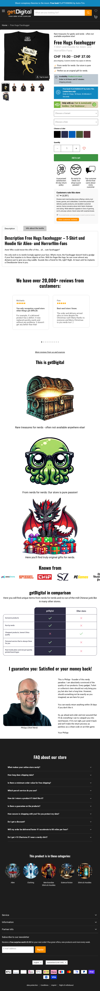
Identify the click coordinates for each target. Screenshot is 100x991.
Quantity (57, 142)
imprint (53, 985)
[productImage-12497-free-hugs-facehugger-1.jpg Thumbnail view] (14, 87)
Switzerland (55, 962)
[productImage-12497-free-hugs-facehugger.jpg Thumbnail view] (5, 87)
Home (4, 25)
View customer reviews (67, 219)
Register (40, 949)
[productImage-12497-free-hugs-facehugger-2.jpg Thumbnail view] (23, 87)
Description (10, 228)
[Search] (88, 13)
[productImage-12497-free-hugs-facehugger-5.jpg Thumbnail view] (6, 96)
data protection (32, 985)
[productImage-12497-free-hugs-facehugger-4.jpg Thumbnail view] (42, 87)
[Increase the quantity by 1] (76, 148)
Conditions (44, 985)
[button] (41, 342)
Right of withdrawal (66, 985)
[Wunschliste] (96, 11)
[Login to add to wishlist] (84, 148)
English (36, 962)
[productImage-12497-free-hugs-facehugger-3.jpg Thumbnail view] (32, 87)
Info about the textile (35, 228)
